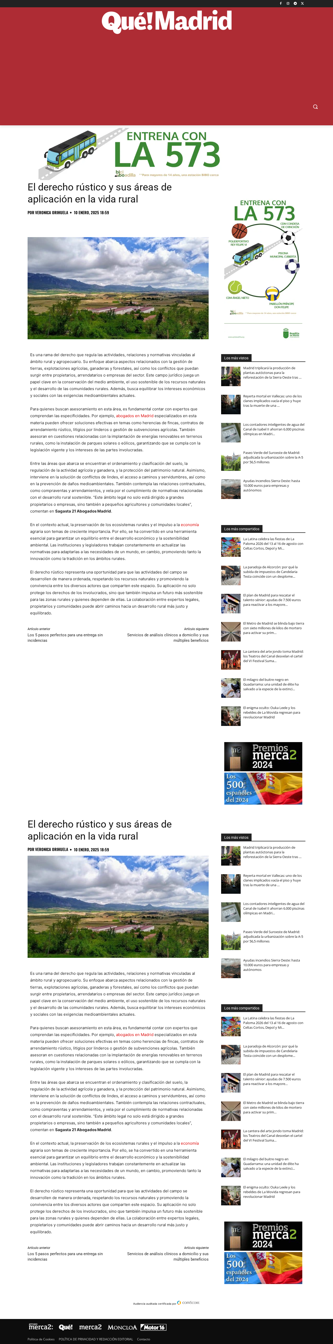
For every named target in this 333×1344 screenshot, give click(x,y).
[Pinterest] (57, 224)
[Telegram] (295, 4)
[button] (315, 106)
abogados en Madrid (134, 415)
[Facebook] (281, 4)
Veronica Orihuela (51, 212)
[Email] (104, 224)
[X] (302, 4)
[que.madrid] (166, 22)
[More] (116, 224)
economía (190, 524)
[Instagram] (288, 4)
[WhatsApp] (68, 224)
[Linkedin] (92, 224)
